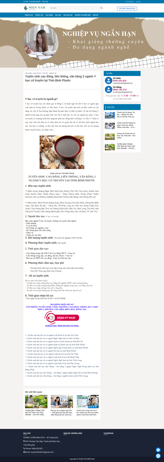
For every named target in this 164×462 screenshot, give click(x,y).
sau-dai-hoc (37, 73)
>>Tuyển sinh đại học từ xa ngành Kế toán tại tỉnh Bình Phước (50, 351)
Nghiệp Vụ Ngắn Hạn (83, 15)
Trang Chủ (29, 15)
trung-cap (53, 73)
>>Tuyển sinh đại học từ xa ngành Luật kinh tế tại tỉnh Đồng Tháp (52, 357)
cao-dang (28, 73)
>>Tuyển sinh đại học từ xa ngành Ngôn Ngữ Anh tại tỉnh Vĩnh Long (53, 360)
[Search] (101, 8)
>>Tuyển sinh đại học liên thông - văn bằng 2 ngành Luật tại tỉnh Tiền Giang (56, 376)
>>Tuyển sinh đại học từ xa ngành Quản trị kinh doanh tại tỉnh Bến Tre (54, 341)
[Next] (158, 42)
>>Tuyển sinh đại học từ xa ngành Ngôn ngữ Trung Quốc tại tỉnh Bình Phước (56, 348)
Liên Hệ (95, 15)
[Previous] (6, 42)
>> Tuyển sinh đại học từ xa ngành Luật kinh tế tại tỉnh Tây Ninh (51, 354)
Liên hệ (138, 1)
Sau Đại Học (68, 15)
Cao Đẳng (49, 15)
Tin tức (45, 73)
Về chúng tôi (130, 1)
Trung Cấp (39, 15)
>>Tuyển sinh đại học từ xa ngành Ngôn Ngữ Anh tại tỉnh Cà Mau (52, 338)
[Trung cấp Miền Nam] (34, 8)
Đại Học (58, 15)
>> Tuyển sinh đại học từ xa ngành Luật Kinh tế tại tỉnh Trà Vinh (51, 335)
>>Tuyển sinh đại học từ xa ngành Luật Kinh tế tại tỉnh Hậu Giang (52, 363)
